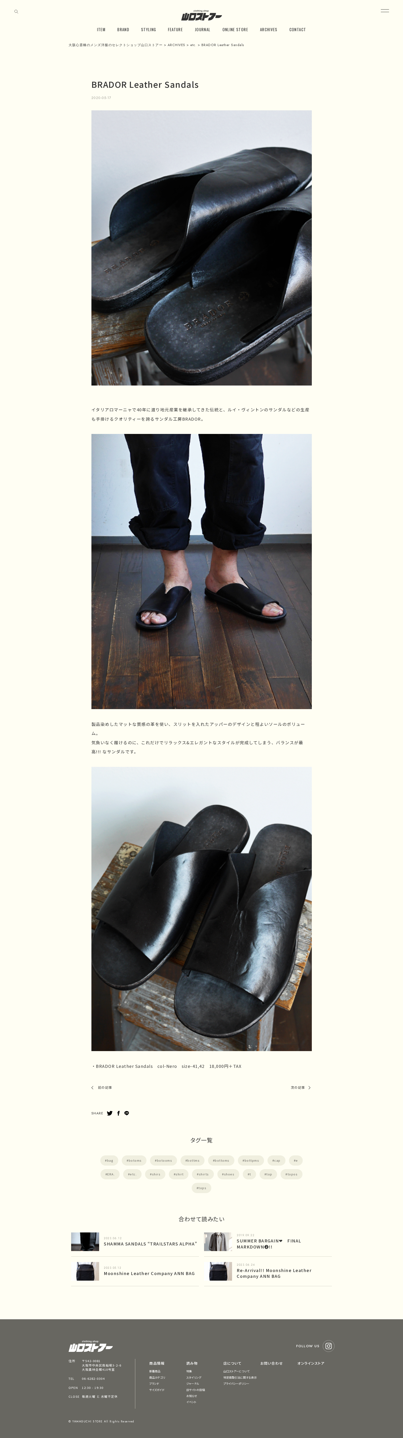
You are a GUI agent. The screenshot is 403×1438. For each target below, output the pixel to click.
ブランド (154, 1383)
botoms (135, 1160)
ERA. (111, 1174)
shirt (180, 1174)
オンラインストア (311, 1363)
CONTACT (297, 29)
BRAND (123, 29)
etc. (133, 1174)
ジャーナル (192, 1383)
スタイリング (194, 1377)
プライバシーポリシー (236, 1383)
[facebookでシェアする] (118, 1113)
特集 (189, 1371)
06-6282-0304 (93, 1378)
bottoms (222, 1160)
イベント (191, 1402)
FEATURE (175, 29)
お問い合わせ (271, 1363)
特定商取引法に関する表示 (240, 1377)
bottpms (252, 1160)
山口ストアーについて (236, 1371)
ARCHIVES (269, 29)
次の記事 (298, 1087)
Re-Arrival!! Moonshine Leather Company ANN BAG (274, 1273)
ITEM (101, 29)
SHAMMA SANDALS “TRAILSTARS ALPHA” (150, 1244)
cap (277, 1160)
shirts (204, 1174)
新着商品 (154, 1371)
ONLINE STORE (235, 29)
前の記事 (105, 1087)
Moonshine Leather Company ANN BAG (149, 1273)
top (269, 1174)
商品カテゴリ (157, 1377)
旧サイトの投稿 (195, 1390)
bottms (193, 1160)
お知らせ (191, 1396)
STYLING (148, 29)
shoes (229, 1174)
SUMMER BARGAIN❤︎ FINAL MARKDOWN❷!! (269, 1243)
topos (293, 1174)
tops (202, 1188)
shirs (156, 1174)
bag (110, 1160)
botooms (164, 1160)
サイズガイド (156, 1390)
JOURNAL (203, 29)
